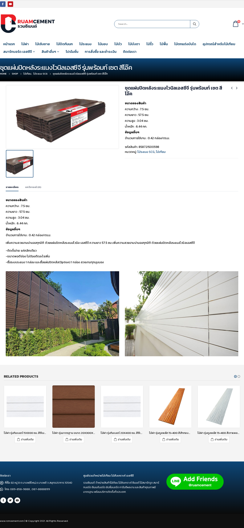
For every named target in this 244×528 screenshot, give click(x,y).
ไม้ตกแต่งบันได (185, 44)
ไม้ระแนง (85, 44)
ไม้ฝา (25, 44)
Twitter (10, 500)
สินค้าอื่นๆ (49, 51)
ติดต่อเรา (129, 51)
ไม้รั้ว (149, 44)
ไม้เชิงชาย (42, 44)
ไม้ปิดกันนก (64, 44)
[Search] (194, 24)
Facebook (3, 500)
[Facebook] (3, 4)
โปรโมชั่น (72, 51)
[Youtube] (10, 4)
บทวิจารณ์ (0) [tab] (33, 187)
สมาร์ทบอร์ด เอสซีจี (17, 51)
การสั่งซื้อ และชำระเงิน (100, 51)
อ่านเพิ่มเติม (27, 439)
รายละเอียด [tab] (12, 187)
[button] (235, 376)
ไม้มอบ (103, 44)
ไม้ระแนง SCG (146, 151)
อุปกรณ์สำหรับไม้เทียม (219, 44)
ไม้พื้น (164, 44)
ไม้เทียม (161, 151)
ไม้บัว (118, 44)
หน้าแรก (9, 44)
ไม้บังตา (134, 44)
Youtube (17, 500)
